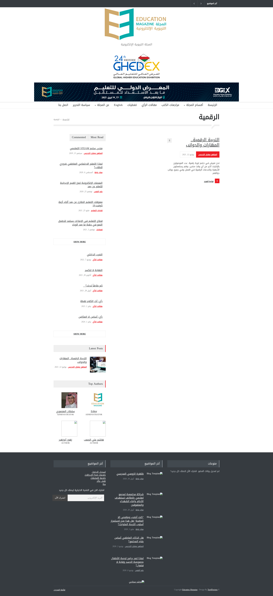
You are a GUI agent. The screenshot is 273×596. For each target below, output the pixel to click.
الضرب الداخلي (95, 254)
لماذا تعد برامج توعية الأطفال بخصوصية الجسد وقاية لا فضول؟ (127, 562)
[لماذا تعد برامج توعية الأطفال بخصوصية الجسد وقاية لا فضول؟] (155, 564)
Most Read (97, 137)
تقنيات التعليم (97, 210)
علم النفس (98, 191)
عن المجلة (103, 105)
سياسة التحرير (81, 105)
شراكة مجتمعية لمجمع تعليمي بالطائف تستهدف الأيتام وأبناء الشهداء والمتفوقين (129, 499)
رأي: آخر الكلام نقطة (91, 301)
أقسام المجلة (194, 105)
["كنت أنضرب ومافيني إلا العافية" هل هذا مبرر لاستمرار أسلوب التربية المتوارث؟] (155, 523)
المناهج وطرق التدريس (207, 154)
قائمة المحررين (59, 590)
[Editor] (94, 400)
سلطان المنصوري (65, 411)
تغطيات (132, 105)
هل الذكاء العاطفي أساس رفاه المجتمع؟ (129, 539)
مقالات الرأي (149, 105)
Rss (104, 484)
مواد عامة (98, 172)
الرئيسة (212, 105)
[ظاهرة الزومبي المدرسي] (155, 480)
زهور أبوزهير (65, 439)
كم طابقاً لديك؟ (93, 285)
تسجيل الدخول (99, 472)
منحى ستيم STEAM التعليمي (86, 148)
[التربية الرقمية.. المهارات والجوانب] (98, 365)
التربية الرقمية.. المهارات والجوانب (202, 142)
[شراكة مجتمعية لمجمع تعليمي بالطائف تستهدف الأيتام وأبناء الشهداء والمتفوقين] (155, 500)
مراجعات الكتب (170, 105)
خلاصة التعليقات (98, 478)
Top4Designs (213, 589)
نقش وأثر (101, 481)
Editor (94, 411)
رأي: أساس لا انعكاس (91, 316)
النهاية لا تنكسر (94, 270)
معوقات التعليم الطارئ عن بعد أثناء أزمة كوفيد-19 (80, 204)
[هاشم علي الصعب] (94, 429)
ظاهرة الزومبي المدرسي (130, 473)
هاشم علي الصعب (94, 439)
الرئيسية (66, 119)
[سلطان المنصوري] (65, 400)
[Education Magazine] (136, 35)
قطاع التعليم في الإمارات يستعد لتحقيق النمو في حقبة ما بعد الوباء (80, 223)
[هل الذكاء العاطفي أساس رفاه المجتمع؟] (155, 544)
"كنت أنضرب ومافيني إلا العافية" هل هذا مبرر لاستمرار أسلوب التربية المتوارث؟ (127, 521)
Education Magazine (189, 589)
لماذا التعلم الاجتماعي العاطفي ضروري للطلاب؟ (81, 165)
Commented (79, 137)
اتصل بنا (63, 105)
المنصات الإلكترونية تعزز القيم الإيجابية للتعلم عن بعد (81, 184)
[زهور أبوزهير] (65, 429)
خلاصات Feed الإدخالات (95, 475)
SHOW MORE (79, 242)
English (118, 105)
